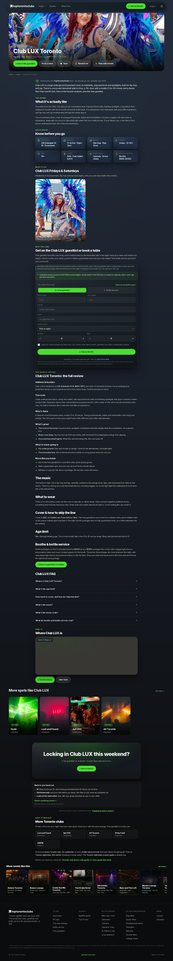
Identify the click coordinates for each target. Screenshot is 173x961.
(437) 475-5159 (103, 359)
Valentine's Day (108, 927)
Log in (152, 6)
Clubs (41, 6)
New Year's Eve (108, 916)
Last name (91, 295)
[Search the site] (161, 6)
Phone (40, 305)
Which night (42, 324)
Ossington (130, 927)
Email (39, 315)
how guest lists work (102, 860)
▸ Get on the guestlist (25, 64)
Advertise (160, 919)
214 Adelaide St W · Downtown (48, 144)
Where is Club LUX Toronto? (49, 581)
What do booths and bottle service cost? (54, 620)
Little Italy (129, 931)
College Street (132, 938)
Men (88, 334)
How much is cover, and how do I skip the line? (57, 597)
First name (41, 295)
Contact (160, 916)
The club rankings (60, 923)
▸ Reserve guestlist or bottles (51, 564)
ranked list (69, 852)
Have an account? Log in (126, 285)
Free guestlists (59, 931)
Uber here (63, 680)
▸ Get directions (45, 680)
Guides (52, 6)
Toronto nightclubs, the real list (48, 855)
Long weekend (108, 935)
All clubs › (162, 866)
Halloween (106, 919)
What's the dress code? (47, 612)
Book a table (47, 63)
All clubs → (160, 691)
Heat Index (57, 916)
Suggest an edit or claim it (102, 811)
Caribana (105, 923)
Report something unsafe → (45, 801)
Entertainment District (134, 923)
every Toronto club (53, 852)
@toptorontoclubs (88, 955)
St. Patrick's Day (108, 931)
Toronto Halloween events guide (100, 855)
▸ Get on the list (86, 352)
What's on (65, 6)
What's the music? (44, 605)
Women (40, 334)
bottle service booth (90, 852)
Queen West (131, 919)
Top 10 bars (83, 919)
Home (11, 74)
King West (130, 916)
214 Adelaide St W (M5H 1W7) (71, 386)
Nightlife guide (84, 916)
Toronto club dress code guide (75, 860)
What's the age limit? (45, 589)
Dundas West (131, 935)
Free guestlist (63, 290)
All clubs (56, 919)
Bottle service (112, 290)
